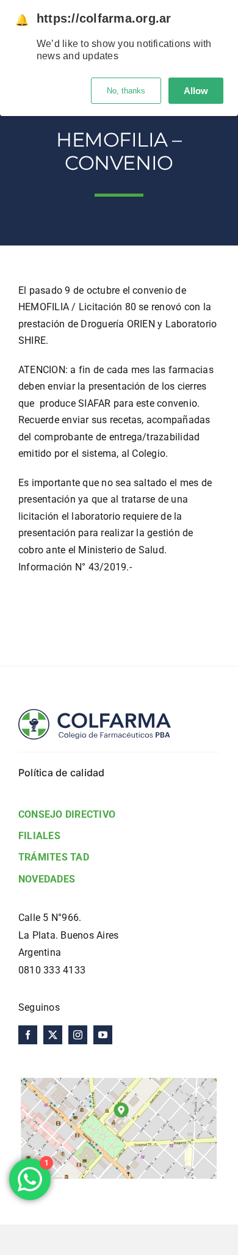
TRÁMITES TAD (53, 857)
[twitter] (52, 1034)
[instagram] (77, 1034)
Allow (196, 90)
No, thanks (126, 90)
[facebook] (27, 1034)
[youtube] (102, 1034)
